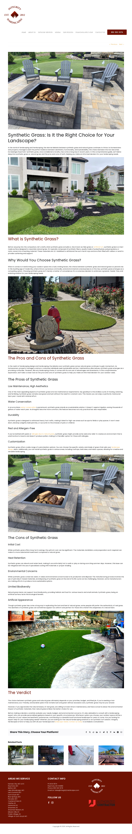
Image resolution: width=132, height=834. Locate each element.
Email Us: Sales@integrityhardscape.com (63, 790)
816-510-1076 (58, 788)
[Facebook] (49, 803)
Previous (114, 44)
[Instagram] (52, 803)
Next (120, 44)
